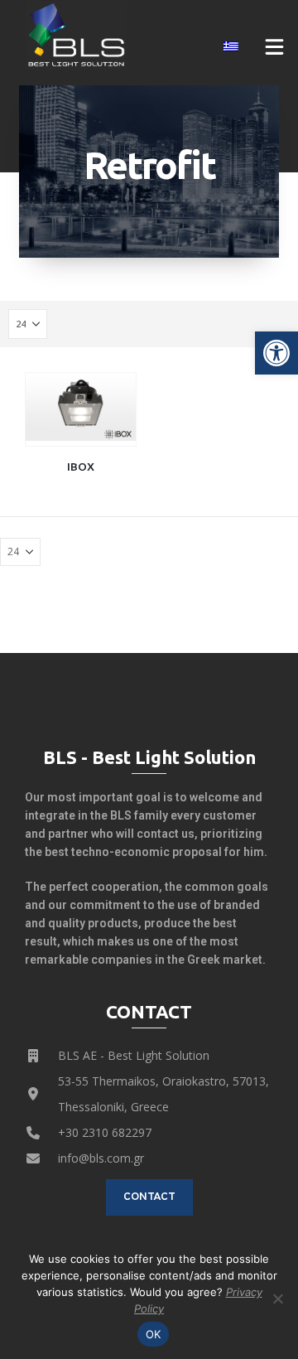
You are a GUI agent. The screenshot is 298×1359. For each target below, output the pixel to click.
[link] (276, 353)
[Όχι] (277, 1298)
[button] (274, 46)
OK (153, 1334)
